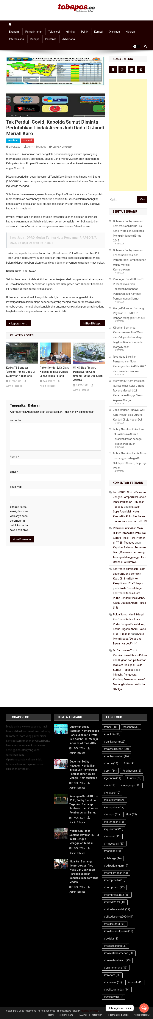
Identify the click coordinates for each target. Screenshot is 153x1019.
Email (14, 471)
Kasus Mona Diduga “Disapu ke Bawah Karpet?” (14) (128, 638)
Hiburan (130, 31)
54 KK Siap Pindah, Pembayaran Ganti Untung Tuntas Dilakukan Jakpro (88, 373)
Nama (14, 456)
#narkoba (112, 850)
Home (51, 1015)
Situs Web (16, 486)
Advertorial (68, 39)
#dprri (110, 770)
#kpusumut (113, 829)
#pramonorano (115, 967)
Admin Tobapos (36, 146)
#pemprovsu (114, 887)
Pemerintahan (33, 31)
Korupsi (98, 31)
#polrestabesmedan (119, 953)
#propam (112, 975)
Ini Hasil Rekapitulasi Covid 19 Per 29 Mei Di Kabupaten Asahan (94, 323)
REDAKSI (82, 1015)
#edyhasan (131, 770)
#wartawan (113, 996)
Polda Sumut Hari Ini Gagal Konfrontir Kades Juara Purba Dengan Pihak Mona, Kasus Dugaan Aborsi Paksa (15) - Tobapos (129, 624)
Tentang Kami (66, 1015)
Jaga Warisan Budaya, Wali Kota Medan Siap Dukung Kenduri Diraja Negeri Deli (129, 414)
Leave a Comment (62, 146)
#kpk (131, 814)
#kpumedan (114, 821)
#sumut (134, 982)
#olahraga (113, 858)
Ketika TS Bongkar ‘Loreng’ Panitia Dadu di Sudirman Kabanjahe (20, 371)
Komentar (16, 420)
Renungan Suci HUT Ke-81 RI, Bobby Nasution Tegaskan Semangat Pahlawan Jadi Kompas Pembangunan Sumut (128, 289)
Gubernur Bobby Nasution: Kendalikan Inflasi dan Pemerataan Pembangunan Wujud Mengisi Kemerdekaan (129, 260)
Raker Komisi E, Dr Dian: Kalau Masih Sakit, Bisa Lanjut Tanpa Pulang (54, 371)
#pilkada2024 (115, 902)
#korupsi (112, 814)
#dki (129, 763)
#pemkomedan (116, 872)
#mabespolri (114, 843)
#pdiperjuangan (116, 865)
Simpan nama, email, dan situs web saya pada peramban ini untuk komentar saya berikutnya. (19, 518)
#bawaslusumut (116, 748)
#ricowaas (113, 982)
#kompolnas (114, 807)
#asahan (131, 726)
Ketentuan (97, 1015)
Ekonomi (14, 31)
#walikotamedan (116, 989)
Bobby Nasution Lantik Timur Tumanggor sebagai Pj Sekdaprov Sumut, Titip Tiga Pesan (130, 460)
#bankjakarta (114, 741)
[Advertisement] (128, 135)
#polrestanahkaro (117, 960)
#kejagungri (130, 785)
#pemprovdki (114, 880)
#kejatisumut (114, 799)
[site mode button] (136, 46)
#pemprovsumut (116, 894)
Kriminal (70, 31)
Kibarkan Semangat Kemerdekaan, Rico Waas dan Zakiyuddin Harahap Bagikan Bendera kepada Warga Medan (128, 337)
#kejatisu (112, 792)
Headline (13, 140)
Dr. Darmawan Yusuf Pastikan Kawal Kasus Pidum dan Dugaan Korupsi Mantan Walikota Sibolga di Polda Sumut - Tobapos (130, 660)
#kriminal (112, 836)
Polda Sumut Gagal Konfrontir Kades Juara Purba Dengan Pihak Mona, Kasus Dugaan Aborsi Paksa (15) (129, 598)
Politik (84, 31)
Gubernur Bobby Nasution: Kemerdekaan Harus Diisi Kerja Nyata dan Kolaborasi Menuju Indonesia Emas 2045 (128, 231)
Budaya (34, 39)
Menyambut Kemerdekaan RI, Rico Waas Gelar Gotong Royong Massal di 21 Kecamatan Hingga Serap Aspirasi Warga (129, 390)
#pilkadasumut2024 (118, 916)
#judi (109, 785)
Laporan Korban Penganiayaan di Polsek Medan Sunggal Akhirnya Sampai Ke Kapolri (21, 323)
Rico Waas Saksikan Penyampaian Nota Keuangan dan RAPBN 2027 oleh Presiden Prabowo (129, 364)
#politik (111, 938)
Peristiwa (50, 39)
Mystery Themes (89, 1011)
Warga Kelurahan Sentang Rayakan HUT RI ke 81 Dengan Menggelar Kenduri (129, 313)
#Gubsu (134, 778)
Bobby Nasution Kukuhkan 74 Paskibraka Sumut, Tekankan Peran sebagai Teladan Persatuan (128, 436)
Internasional (16, 39)
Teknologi (54, 31)
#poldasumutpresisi (118, 931)
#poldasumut (114, 923)
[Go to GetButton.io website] (144, 1015)
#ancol (111, 726)
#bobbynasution (116, 756)
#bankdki (112, 734)
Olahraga (114, 31)
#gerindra (112, 778)
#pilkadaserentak (117, 909)
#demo (111, 763)
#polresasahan (115, 945)
